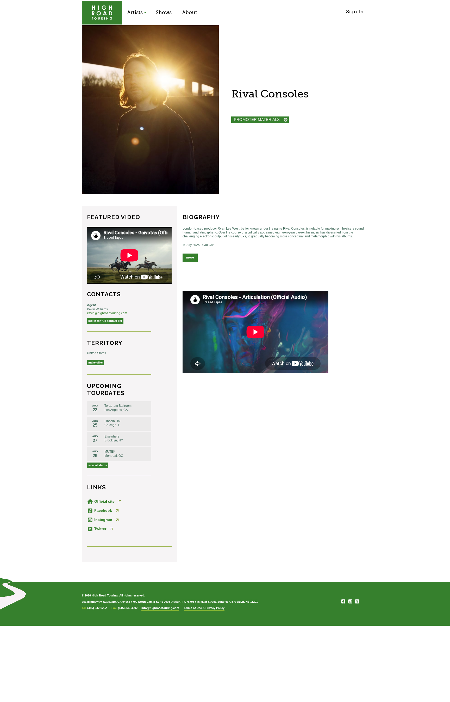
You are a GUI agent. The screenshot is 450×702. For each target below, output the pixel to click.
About (189, 12)
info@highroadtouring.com (160, 607)
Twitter (99, 529)
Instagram (102, 520)
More (190, 257)
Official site (104, 501)
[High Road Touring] (102, 12)
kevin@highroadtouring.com (107, 313)
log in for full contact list (105, 320)
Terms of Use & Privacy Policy (204, 607)
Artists (135, 12)
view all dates (97, 465)
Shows (164, 12)
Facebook (102, 510)
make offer (95, 362)
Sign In (355, 12)
